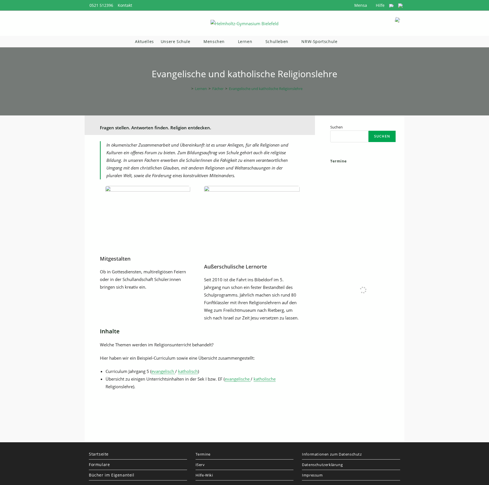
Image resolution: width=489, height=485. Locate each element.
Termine (203, 454)
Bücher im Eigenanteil (111, 475)
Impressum (312, 475)
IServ (200, 464)
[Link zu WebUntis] (391, 5)
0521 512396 (101, 5)
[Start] (188, 88)
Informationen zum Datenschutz (332, 454)
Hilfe (380, 5)
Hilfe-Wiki (204, 475)
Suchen (336, 127)
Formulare (99, 464)
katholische (265, 379)
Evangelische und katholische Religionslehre (266, 88)
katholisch (188, 371)
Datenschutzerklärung (322, 464)
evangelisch (163, 371)
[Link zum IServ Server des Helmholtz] (400, 5)
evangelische (238, 379)
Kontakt (125, 5)
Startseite (99, 454)
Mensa (360, 5)
